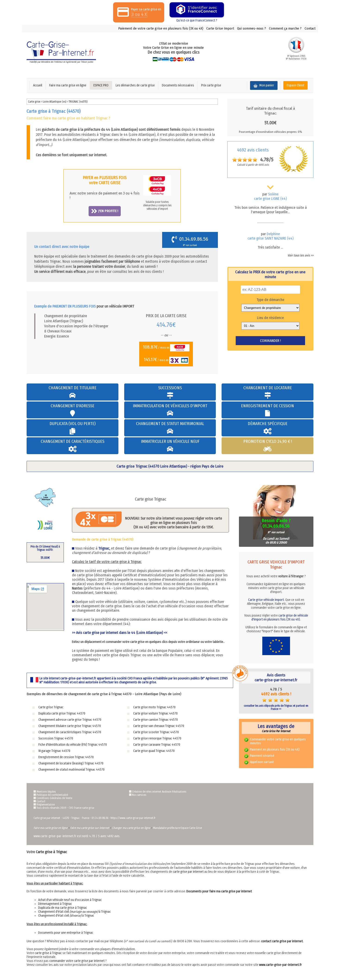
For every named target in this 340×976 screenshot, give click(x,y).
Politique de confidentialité (52, 795)
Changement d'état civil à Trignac (74, 912)
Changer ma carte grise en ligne (131, 828)
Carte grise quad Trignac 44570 (154, 751)
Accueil (37, 85)
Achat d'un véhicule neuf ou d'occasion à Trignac (70, 900)
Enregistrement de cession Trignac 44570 (66, 757)
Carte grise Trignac (50, 707)
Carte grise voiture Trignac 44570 (155, 713)
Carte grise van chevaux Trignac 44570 (158, 726)
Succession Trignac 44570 (55, 738)
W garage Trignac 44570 (54, 751)
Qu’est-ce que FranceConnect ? (196, 20)
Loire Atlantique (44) (55, 101)
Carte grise (34, 101)
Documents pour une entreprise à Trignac (65, 933)
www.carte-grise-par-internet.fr (280, 965)
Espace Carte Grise (191, 828)
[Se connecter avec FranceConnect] (197, 9)
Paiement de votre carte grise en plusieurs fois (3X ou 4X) (160, 28)
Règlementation (46, 804)
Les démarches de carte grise (135, 85)
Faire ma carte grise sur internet (89, 828)
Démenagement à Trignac (55, 904)
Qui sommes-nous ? (251, 28)
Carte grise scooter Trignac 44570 (156, 732)
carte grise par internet (188, 872)
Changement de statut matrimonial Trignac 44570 (71, 770)
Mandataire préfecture (166, 828)
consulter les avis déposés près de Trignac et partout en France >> (276, 707)
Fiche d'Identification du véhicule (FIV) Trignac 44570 (72, 745)
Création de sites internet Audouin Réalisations (159, 791)
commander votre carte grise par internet (77, 961)
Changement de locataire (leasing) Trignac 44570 (70, 763)
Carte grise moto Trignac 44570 (154, 707)
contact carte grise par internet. (282, 941)
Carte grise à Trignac (51, 852)
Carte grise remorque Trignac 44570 (157, 738)
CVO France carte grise (81, 807)
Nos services (139, 795)
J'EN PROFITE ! (108, 211)
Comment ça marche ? (285, 28)
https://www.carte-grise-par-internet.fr (133, 818)
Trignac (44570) (78, 101)
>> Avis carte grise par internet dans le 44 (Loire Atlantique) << (119, 632)
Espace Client (295, 85)
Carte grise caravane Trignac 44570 (156, 745)
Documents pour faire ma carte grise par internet (219, 891)
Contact (310, 28)
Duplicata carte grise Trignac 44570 (61, 713)
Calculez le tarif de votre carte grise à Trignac (107, 561)
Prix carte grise (211, 85)
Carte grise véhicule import (266, 600)
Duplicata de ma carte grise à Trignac (62, 908)
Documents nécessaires (178, 85)
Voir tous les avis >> (300, 255)
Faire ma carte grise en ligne (67, 85)
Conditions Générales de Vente (54, 798)
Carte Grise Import (220, 28)
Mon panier (266, 85)
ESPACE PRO (100, 85)
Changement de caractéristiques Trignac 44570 (69, 732)
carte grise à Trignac (48, 953)
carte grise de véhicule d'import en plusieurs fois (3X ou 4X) (279, 617)
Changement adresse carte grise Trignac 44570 (69, 720)
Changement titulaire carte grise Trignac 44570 (69, 726)
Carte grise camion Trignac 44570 (155, 720)
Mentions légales (46, 791)
